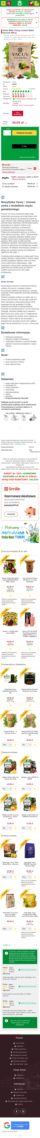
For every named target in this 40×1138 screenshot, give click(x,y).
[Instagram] (23, 1111)
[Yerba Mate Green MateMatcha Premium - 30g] (10, 678)
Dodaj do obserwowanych (27, 157)
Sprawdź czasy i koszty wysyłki (23, 105)
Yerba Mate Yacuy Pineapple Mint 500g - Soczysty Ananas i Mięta (30, 914)
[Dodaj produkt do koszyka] (10, 595)
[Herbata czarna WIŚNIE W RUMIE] (29, 766)
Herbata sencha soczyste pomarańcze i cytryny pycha (10, 816)
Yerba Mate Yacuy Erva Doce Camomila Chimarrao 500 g (10, 914)
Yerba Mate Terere (20, 444)
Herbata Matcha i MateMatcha (14, 664)
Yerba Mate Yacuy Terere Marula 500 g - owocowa (10, 863)
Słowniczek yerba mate (9, 1131)
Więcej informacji (9, 172)
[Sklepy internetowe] (20, 1136)
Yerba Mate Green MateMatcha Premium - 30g (10, 691)
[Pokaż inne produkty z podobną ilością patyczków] (25, 94)
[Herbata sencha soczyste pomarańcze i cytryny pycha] (10, 804)
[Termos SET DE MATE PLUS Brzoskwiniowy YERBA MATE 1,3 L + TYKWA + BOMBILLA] (29, 619)
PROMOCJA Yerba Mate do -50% (20, 20)
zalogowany (20, 1025)
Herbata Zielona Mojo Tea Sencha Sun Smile (10, 778)
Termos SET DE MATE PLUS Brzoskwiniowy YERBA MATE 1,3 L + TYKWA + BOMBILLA (29, 634)
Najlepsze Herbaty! (9, 752)
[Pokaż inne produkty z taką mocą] (25, 91)
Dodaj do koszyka (24, 133)
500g (17, 113)
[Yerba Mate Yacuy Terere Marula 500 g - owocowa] (10, 851)
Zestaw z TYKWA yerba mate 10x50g (10, 632)
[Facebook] (16, 1111)
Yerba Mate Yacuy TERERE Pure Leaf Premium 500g (29, 864)
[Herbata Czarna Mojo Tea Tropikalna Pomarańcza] (29, 804)
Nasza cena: (5, 122)
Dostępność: (7, 99)
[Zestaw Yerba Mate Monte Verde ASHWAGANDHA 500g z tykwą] (10, 566)
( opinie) (32, 89)
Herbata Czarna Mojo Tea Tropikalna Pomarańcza (30, 815)
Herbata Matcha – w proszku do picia (10, 732)
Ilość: (8, 129)
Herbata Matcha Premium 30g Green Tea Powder (30, 690)
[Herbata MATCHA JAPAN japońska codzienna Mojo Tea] (29, 721)
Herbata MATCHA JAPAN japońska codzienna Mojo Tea (30, 733)
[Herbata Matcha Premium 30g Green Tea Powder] (29, 678)
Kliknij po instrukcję (19, 179)
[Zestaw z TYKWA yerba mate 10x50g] (10, 619)
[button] (3, 3)
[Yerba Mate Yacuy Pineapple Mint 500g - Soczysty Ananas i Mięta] (29, 901)
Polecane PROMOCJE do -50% (14, 551)
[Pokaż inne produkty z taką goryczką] (25, 96)
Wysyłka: (6, 103)
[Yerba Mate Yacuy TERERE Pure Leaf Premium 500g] (29, 851)
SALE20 (24, 25)
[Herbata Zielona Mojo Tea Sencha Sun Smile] (10, 766)
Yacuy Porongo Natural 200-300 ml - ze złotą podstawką (29, 579)
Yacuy (14, 82)
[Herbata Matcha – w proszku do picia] (10, 721)
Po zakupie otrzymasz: (10, 186)
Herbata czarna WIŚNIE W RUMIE (29, 778)
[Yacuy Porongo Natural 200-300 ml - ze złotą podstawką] (29, 566)
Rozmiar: (6, 113)
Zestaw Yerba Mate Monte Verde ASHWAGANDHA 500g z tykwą (10, 579)
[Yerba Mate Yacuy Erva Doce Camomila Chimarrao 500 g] (10, 901)
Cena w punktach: (8, 184)
